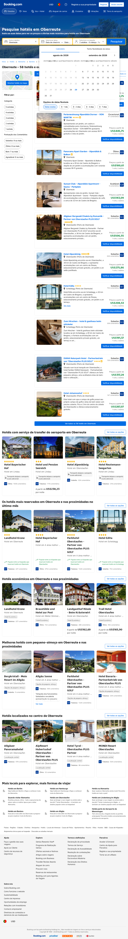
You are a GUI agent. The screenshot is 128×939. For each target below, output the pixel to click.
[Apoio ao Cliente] (66, 5)
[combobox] (21, 42)
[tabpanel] (79, 81)
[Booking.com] (13, 4)
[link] (17, 107)
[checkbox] (75, 65)
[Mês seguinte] (115, 55)
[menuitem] (9, 11)
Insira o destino (14, 40)
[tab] (60, 49)
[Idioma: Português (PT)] (59, 5)
